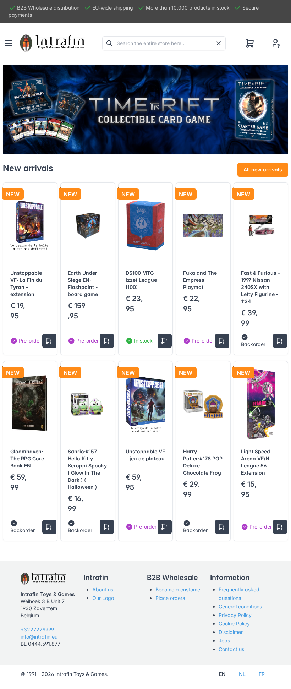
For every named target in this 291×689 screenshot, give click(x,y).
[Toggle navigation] (8, 43)
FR (262, 674)
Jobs (224, 641)
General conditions (240, 606)
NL (242, 674)
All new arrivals (262, 169)
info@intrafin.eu (39, 637)
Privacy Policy (235, 615)
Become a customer (178, 589)
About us (102, 589)
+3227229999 (37, 630)
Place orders (170, 598)
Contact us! (232, 649)
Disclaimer (231, 632)
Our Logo (103, 598)
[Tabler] (52, 43)
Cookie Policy (234, 623)
